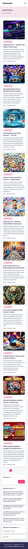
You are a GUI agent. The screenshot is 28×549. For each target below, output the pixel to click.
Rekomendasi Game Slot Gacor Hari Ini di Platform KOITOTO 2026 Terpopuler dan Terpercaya (14, 520)
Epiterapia (7, 3)
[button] (17, 470)
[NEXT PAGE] (17, 470)
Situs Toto (5, 536)
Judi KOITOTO (8, 41)
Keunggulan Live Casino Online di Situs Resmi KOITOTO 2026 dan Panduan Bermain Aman (14, 506)
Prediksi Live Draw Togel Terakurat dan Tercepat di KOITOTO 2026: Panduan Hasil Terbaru (13, 500)
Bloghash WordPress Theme (16, 546)
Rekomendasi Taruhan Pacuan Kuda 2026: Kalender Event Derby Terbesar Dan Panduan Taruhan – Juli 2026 (13, 493)
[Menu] (25, 3)
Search (6, 477)
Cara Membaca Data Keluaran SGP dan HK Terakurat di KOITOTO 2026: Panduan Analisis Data (14, 513)
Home (3, 13)
